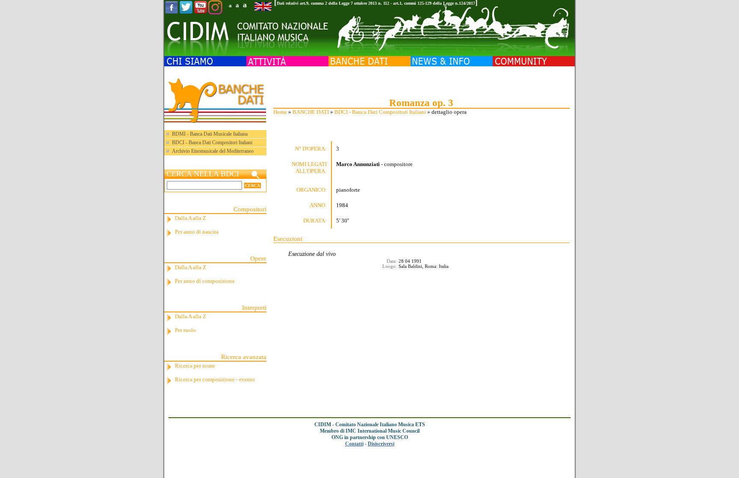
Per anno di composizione (205, 281)
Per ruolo (185, 330)
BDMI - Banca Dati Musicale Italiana (210, 134)
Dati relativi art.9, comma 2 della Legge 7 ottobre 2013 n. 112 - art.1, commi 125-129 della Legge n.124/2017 (376, 3)
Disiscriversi (381, 444)
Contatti (354, 444)
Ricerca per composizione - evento (215, 379)
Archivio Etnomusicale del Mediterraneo (213, 151)
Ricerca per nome (195, 365)
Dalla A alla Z (190, 218)
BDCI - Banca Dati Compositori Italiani (380, 112)
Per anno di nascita (197, 232)
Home (280, 112)
